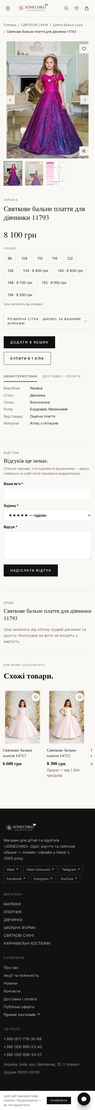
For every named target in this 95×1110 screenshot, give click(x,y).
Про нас (11, 967)
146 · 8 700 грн (20, 282)
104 (24, 258)
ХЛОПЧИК (13, 912)
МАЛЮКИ (12, 904)
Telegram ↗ (71, 869)
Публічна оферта (19, 1006)
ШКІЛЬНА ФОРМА (20, 927)
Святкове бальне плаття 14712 (61, 752)
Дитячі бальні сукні (68, 25)
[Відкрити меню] (8, 8)
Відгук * (11, 527)
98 (10, 258)
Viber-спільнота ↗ (40, 869)
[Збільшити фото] (84, 151)
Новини (11, 983)
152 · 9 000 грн (54, 282)
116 (54, 258)
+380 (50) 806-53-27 (23, 1054)
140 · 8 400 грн (70, 270)
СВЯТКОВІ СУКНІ (34, 25)
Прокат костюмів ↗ (22, 1014)
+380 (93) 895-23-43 (23, 1046)
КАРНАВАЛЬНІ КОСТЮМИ (27, 943)
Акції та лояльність (21, 975)
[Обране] (76, 8)
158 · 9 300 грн (20, 295)
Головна (10, 25)
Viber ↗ (12, 869)
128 (10, 270)
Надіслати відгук (30, 570)
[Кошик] (86, 8)
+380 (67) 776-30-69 (23, 1039)
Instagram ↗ (43, 879)
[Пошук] (66, 8)
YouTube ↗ (68, 879)
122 (70, 258)
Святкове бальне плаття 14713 (17, 752)
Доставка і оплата (61, 376)
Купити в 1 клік (27, 358)
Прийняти (58, 1100)
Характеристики (20, 376)
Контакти (12, 991)
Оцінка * (11, 505)
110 (39, 258)
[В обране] (84, 48)
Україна (11, 200)
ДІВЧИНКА (13, 919)
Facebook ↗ (16, 879)
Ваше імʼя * (13, 484)
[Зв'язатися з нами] (83, 1098)
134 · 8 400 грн (35, 270)
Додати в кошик (29, 342)
